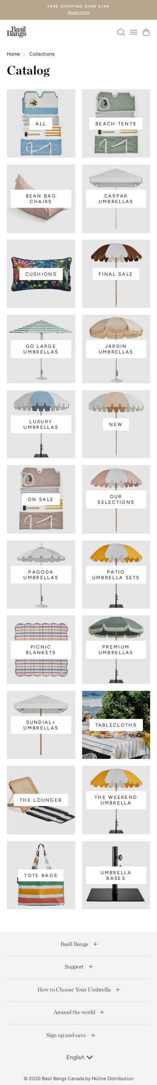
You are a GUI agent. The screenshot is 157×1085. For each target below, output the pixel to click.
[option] (78, 10)
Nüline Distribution (113, 1078)
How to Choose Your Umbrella (74, 989)
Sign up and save (66, 1035)
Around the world (75, 1012)
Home (13, 54)
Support (75, 966)
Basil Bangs (74, 944)
